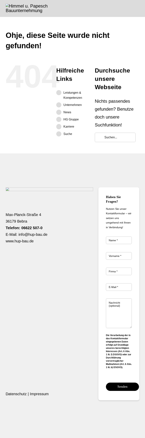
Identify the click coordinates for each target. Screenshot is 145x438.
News (67, 112)
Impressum (39, 394)
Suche (67, 134)
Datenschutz (16, 394)
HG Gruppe (71, 119)
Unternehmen (72, 104)
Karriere (68, 126)
